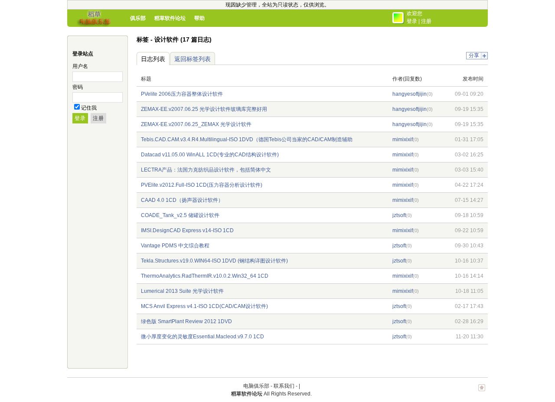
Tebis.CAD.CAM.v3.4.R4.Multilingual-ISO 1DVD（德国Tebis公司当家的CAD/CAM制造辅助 (247, 139)
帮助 (199, 18)
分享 (474, 55)
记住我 (89, 108)
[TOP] (482, 392)
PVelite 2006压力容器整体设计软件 (182, 94)
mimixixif (402, 139)
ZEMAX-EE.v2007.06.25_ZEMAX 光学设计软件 (196, 124)
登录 (412, 21)
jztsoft (399, 215)
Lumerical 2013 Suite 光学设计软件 (182, 291)
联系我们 (284, 386)
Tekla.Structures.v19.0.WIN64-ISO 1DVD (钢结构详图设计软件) (214, 261)
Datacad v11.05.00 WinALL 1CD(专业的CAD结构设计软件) (210, 155)
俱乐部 (138, 18)
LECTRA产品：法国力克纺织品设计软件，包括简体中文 (206, 170)
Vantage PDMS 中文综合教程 (175, 246)
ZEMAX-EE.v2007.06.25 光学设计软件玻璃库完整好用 (204, 109)
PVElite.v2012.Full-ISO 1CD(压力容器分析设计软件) (201, 185)
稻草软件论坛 (170, 18)
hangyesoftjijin (409, 94)
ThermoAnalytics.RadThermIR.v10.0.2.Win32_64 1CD (204, 276)
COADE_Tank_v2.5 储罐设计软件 (180, 215)
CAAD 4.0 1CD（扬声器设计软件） (182, 200)
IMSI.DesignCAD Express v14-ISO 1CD (187, 230)
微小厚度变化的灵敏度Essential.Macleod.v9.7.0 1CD (202, 337)
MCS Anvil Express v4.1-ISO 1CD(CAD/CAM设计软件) (204, 306)
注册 (426, 21)
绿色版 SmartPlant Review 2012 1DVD (186, 321)
